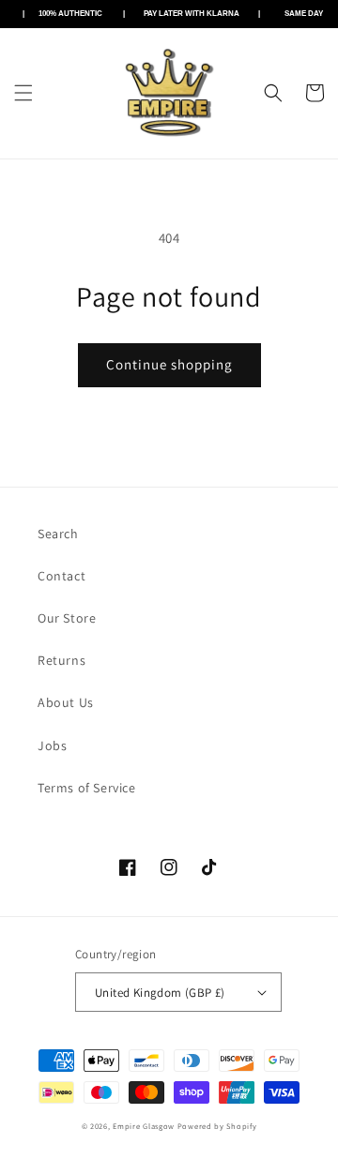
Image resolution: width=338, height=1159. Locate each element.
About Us (66, 702)
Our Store (67, 618)
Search (58, 533)
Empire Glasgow (144, 1126)
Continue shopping (169, 364)
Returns (61, 660)
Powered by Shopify (217, 1126)
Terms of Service (87, 787)
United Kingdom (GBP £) (160, 993)
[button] (23, 92)
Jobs (52, 745)
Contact (61, 575)
